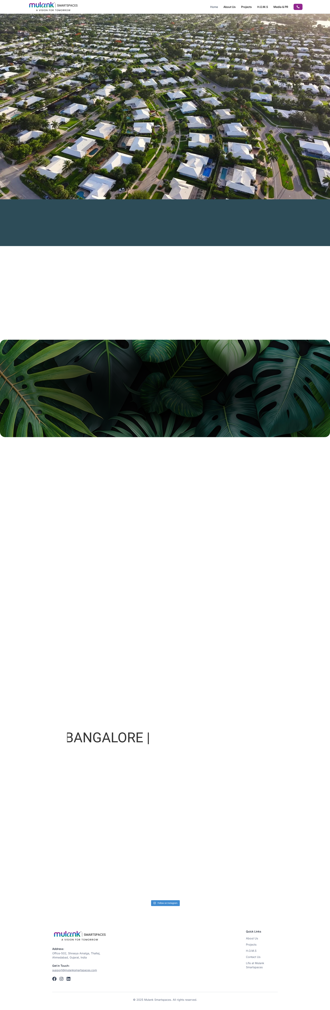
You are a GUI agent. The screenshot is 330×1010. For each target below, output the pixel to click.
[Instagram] (61, 979)
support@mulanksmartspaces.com (74, 970)
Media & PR (280, 7)
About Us (229, 7)
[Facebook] (54, 979)
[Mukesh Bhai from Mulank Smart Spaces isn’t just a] (231, 879)
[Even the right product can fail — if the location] (99, 879)
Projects (246, 7)
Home (214, 7)
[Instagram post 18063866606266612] (165, 879)
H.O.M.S (262, 7)
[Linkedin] (68, 979)
